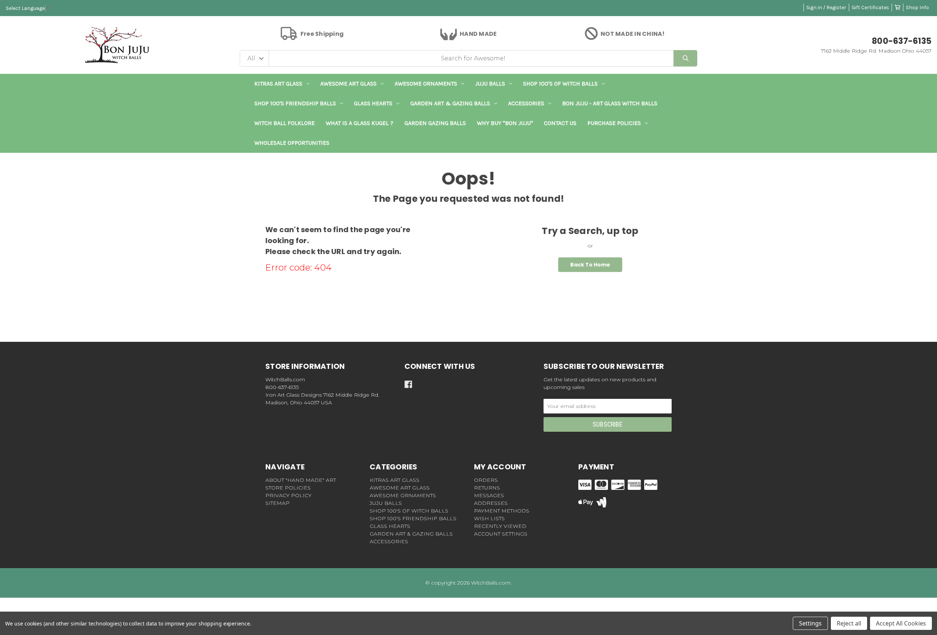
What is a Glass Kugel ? (359, 123)
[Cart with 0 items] (897, 7)
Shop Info (917, 7)
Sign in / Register (826, 7)
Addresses (491, 503)
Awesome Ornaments (426, 83)
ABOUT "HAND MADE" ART (300, 480)
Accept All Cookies (901, 623)
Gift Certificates (870, 7)
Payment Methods (501, 510)
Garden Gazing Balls (435, 123)
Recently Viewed (500, 526)
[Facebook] (408, 384)
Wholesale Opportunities (291, 142)
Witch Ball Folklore (284, 123)
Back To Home (590, 264)
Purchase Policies (614, 123)
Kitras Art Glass (278, 83)
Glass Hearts (373, 103)
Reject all (849, 623)
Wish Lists (489, 518)
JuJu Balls (490, 83)
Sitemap (277, 503)
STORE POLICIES (288, 487)
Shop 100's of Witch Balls (560, 83)
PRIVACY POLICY (288, 495)
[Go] (685, 58)
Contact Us (560, 123)
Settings (810, 623)
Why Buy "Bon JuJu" (505, 123)
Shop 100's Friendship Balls (295, 103)
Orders (486, 480)
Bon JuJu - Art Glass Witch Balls (609, 103)
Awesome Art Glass (348, 83)
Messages (489, 495)
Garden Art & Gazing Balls (450, 103)
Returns (487, 487)
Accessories (526, 103)
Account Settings (500, 533)
